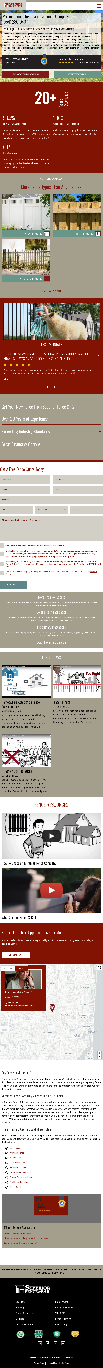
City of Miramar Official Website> (19, 1233)
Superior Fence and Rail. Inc (40, 1357)
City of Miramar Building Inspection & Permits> (26, 1238)
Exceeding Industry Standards (26, 431)
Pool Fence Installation (20, 1182)
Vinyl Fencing (33, 233)
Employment (61, 1302)
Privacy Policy (39, 1363)
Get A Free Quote (24, 1324)
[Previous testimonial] (48, 387)
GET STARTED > (13, 585)
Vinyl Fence (15, 1148)
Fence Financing (63, 1318)
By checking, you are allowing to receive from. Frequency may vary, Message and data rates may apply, (53, 564)
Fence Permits (61, 702)
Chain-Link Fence (17, 1162)
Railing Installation (18, 1167)
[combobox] (51, 510)
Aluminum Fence (17, 1153)
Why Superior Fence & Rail (19, 917)
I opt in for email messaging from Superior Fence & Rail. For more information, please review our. (51, 572)
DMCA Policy (64, 1363)
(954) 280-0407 (15, 21)
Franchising (61, 1324)
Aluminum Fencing (31, 278)
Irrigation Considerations (17, 771)
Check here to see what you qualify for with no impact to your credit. (35, 545)
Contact (20, 1318)
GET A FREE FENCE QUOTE (77, 74)
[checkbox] (2, 545)
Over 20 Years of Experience (25, 419)
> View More (51, 291)
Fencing (20, 1307)
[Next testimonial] (55, 387)
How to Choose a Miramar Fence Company (29, 863)
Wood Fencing (84, 233)
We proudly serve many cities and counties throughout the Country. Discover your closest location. (51, 1271)
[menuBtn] (99, 5)
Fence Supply (16, 1187)
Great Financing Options (21, 444)
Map (21, 968)
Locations (21, 1302)
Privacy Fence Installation (21, 1177)
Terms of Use (52, 1363)
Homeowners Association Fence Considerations (21, 704)
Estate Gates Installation (20, 1172)
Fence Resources (24, 1313)
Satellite (7, 968)
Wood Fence (15, 1158)
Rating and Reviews (65, 1307)
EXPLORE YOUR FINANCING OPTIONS (26, 74)
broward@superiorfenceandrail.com (20, 1006)
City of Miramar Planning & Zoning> (20, 1243)
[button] (52, 1008)
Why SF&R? (61, 1313)
